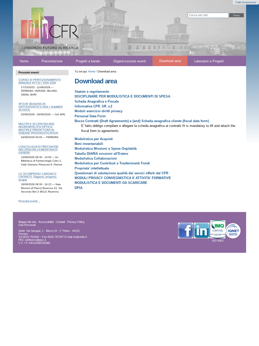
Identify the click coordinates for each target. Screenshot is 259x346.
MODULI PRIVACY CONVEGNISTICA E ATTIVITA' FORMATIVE (123, 178)
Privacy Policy (76, 221)
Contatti (60, 221)
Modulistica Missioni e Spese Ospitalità (106, 148)
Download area (170, 61)
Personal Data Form (90, 116)
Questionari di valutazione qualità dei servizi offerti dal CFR (121, 173)
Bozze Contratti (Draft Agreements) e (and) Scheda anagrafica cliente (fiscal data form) (142, 121)
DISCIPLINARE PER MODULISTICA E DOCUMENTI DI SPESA (122, 96)
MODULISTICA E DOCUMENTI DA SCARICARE (111, 183)
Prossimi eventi (28, 72)
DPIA (78, 188)
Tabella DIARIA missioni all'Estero (101, 154)
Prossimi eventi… (29, 201)
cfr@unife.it (80, 236)
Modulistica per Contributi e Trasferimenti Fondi (112, 163)
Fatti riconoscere (245, 2)
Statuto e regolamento (92, 91)
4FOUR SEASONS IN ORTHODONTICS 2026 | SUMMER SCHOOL (40, 106)
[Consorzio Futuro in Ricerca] (76, 28)
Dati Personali (26, 224)
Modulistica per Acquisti (94, 139)
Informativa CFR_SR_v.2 (93, 106)
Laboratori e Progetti (209, 61)
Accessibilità (46, 221)
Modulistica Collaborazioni (96, 158)
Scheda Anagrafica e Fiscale (97, 101)
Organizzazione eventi (129, 61)
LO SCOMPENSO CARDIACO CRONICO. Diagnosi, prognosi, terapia (37, 176)
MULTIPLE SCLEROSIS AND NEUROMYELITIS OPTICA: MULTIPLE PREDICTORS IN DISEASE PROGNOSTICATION (38, 128)
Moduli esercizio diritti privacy (98, 111)
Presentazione (51, 61)
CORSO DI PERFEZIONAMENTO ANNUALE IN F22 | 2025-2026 (39, 81)
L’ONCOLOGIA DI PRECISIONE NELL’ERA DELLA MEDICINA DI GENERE (38, 149)
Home (24, 61)
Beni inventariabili (89, 144)
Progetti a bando (88, 61)
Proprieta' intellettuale (92, 168)
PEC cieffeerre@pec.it (32, 239)
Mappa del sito (27, 221)
